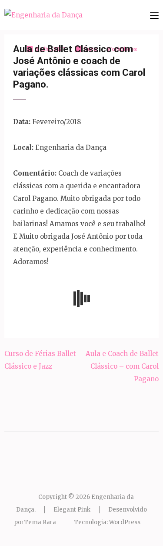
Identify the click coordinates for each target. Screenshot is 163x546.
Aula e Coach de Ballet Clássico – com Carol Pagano (122, 366)
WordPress (124, 522)
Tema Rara (40, 522)
